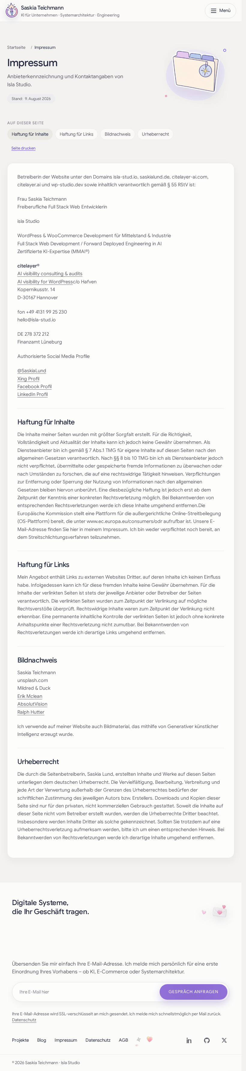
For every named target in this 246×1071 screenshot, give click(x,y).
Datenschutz (24, 1019)
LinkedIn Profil (32, 394)
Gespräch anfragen (193, 991)
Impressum (66, 1040)
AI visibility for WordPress (45, 282)
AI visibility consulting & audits (49, 274)
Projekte (20, 1040)
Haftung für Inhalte (30, 134)
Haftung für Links (76, 134)
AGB (123, 1040)
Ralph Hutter (30, 712)
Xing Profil (28, 379)
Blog (41, 1040)
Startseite (16, 47)
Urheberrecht (155, 134)
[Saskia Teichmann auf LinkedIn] (189, 1040)
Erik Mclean (29, 696)
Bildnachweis (117, 134)
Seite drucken (23, 148)
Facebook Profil (34, 387)
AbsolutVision (32, 704)
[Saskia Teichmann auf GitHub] (206, 1040)
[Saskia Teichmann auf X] (224, 1040)
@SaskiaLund (31, 371)
